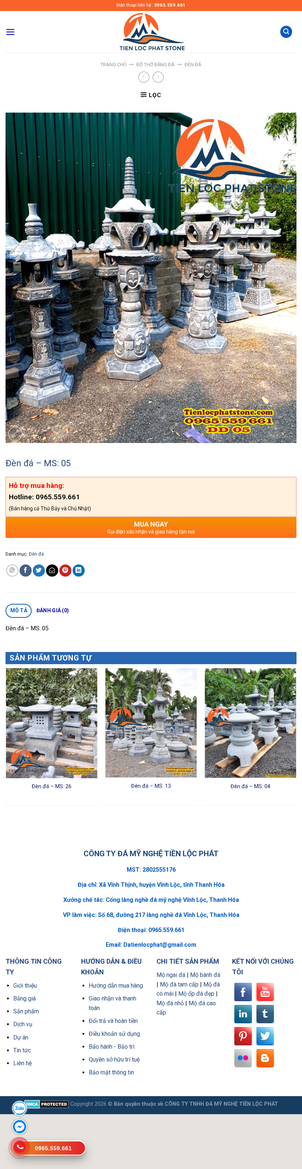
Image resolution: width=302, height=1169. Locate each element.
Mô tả (18, 610)
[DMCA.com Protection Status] (46, 1104)
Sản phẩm (26, 1011)
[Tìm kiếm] (286, 32)
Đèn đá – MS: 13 (151, 786)
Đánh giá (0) (52, 610)
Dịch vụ (22, 1024)
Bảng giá (24, 998)
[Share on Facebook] (26, 570)
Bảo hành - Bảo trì (111, 1046)
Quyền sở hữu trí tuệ (114, 1059)
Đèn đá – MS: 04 (250, 786)
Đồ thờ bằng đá (155, 64)
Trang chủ (113, 64)
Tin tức (22, 1050)
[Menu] (10, 32)
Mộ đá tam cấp (179, 984)
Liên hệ (22, 1063)
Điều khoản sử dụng (114, 1033)
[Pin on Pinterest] (65, 570)
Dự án (20, 1037)
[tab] (19, 611)
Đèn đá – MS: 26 (51, 786)
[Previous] (5, 739)
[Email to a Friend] (52, 570)
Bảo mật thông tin (111, 1072)
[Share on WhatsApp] (12, 570)
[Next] (296, 739)
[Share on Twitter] (39, 570)
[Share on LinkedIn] (79, 570)
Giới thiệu (25, 985)
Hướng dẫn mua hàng (116, 985)
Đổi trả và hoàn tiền (113, 1020)
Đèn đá (193, 64)
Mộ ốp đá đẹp (196, 993)
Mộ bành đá (205, 974)
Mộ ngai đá (171, 974)
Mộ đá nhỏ (170, 1003)
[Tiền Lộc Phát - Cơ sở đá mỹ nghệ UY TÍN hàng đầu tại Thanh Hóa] (151, 32)
